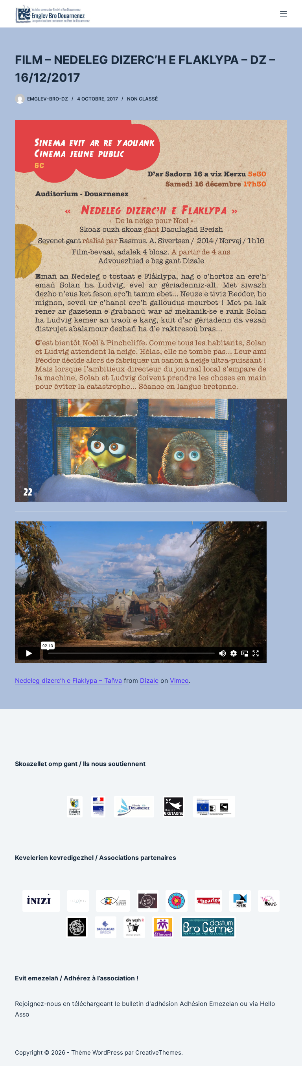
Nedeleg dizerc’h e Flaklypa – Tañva (68, 680)
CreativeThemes (158, 1052)
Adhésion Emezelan (209, 1003)
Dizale (149, 680)
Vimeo (179, 680)
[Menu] (283, 13)
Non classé (142, 99)
